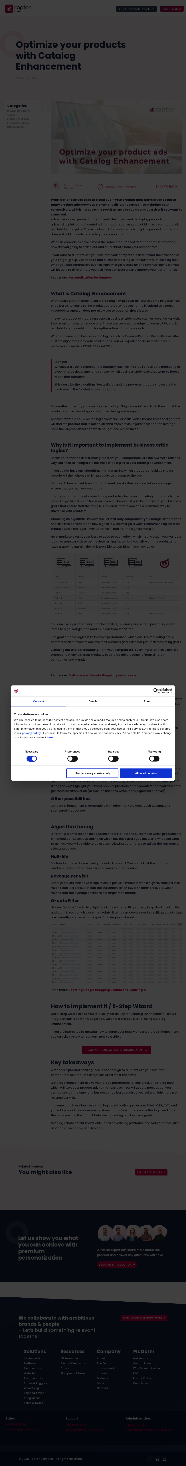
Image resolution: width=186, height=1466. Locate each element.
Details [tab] (93, 701)
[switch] (72, 758)
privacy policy (31, 733)
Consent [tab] (38, 701)
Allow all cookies (146, 773)
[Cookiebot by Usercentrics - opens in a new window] (156, 690)
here (50, 737)
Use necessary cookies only (92, 773)
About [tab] (147, 701)
